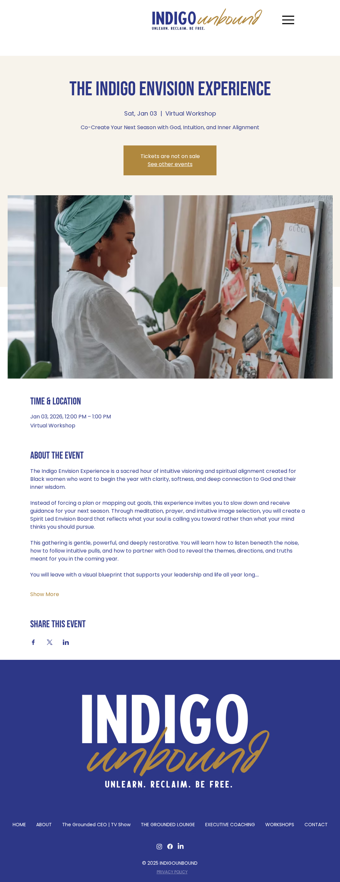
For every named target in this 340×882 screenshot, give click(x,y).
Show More (44, 594)
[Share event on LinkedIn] (66, 642)
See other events (170, 164)
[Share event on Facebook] (33, 642)
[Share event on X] (49, 642)
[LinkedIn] (180, 846)
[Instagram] (159, 846)
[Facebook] (170, 846)
